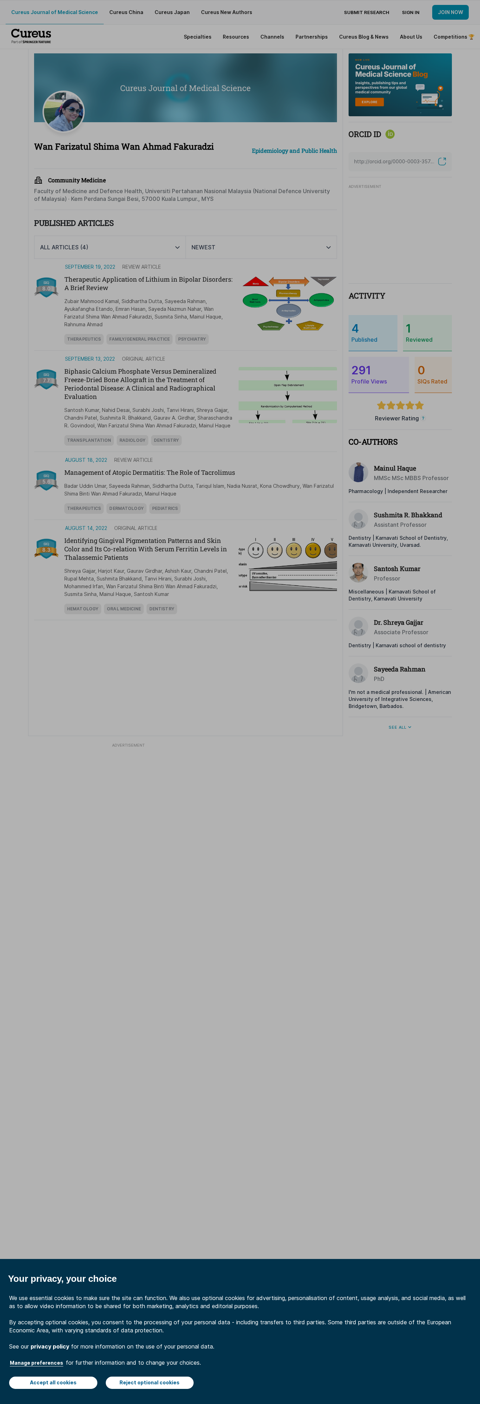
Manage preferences (36, 1363)
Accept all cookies (53, 1382)
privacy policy (50, 1346)
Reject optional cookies (149, 1382)
